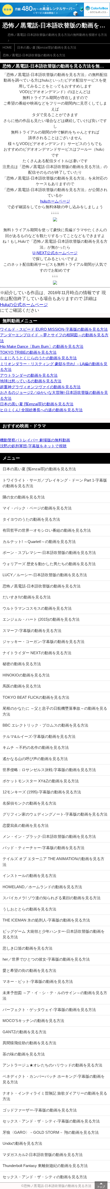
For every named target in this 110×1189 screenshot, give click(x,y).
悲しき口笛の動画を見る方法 (27, 948)
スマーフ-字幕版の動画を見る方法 (32, 630)
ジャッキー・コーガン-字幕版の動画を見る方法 (43, 641)
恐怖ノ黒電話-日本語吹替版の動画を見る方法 (34, 55)
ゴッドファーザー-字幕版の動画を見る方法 (40, 1110)
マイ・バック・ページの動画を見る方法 (37, 508)
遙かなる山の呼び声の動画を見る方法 (35, 759)
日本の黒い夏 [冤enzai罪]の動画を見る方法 (46, 47)
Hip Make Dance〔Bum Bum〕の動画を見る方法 (41, 346)
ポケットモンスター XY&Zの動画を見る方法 (41, 781)
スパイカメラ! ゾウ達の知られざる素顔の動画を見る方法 (52, 898)
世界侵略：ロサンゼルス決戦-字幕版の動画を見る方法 (49, 770)
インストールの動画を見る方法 (29, 875)
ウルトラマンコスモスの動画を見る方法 (37, 608)
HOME (7, 47)
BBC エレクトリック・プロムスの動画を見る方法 (45, 725)
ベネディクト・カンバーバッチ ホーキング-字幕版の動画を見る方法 (54, 1079)
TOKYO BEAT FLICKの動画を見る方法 (36, 697)
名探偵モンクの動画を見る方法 (29, 803)
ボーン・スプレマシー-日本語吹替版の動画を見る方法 (49, 552)
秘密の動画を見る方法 (22, 664)
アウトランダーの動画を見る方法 (29, 375)
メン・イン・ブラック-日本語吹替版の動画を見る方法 (49, 836)
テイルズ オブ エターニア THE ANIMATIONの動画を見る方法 (53, 862)
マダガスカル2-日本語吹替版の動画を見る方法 (43, 1154)
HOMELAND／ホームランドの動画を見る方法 (42, 887)
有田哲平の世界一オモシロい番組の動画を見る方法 (47, 530)
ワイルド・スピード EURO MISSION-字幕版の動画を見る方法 (54, 329)
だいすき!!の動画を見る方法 (27, 597)
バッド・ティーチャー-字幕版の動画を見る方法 (43, 848)
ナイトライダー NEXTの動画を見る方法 (37, 653)
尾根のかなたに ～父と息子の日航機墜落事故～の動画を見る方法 (55, 711)
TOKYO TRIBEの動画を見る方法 (28, 352)
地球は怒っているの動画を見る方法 (30, 381)
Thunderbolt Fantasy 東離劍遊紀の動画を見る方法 (45, 1165)
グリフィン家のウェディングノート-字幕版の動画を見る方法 (55, 814)
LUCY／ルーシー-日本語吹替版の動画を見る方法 (45, 575)
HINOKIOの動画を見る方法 (26, 675)
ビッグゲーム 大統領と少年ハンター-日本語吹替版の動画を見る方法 (54, 934)
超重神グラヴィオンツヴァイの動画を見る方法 (40, 387)
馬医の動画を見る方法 (22, 686)
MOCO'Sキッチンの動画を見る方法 (33, 1020)
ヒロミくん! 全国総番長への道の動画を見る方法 (41, 410)
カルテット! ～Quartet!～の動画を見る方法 (39, 541)
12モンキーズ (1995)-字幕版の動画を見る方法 (42, 792)
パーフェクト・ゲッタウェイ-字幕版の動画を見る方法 (49, 1009)
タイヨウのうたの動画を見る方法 (31, 519)
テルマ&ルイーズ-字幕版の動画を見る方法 (39, 736)
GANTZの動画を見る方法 (24, 1032)
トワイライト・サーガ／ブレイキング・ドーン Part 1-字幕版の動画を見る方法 (55, 483)
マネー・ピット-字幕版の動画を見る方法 (38, 981)
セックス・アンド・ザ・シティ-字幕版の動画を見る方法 (51, 1121)
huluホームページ (55, 201)
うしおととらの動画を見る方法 (29, 909)
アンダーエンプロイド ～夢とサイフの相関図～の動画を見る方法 (54, 338)
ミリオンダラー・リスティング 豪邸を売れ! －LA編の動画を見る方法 (53, 367)
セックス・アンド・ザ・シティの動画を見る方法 (45, 1177)
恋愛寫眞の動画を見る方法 (26, 825)
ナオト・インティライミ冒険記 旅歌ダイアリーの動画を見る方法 (55, 1096)
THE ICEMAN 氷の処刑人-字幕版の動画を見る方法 (46, 920)
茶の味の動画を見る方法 (24, 1054)
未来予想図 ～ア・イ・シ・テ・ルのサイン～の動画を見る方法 (55, 996)
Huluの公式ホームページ (24, 304)
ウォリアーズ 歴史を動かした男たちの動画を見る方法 (49, 564)
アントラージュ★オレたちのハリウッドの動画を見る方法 (52, 1065)
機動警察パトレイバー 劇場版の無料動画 (35, 440)
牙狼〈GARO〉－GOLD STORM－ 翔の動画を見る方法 (51, 1132)
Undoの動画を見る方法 (22, 1143)
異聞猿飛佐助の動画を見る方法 (29, 1043)
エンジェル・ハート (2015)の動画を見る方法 (41, 619)
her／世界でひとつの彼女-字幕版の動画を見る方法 (46, 959)
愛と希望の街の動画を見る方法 (29, 970)
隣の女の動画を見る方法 (24, 497)
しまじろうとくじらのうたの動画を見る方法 (38, 358)
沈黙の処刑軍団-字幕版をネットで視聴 (33, 446)
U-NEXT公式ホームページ (55, 253)
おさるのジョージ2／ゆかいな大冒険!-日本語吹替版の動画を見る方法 (54, 395)
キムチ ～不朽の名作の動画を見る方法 (36, 747)
